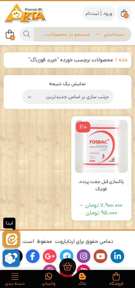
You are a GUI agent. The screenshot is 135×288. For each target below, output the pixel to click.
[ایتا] (11, 239)
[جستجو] (26, 34)
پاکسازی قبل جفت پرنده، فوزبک (101, 185)
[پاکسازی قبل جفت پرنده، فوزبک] (101, 146)
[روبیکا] (11, 258)
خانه (123, 60)
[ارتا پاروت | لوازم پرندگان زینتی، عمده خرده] (32, 13)
